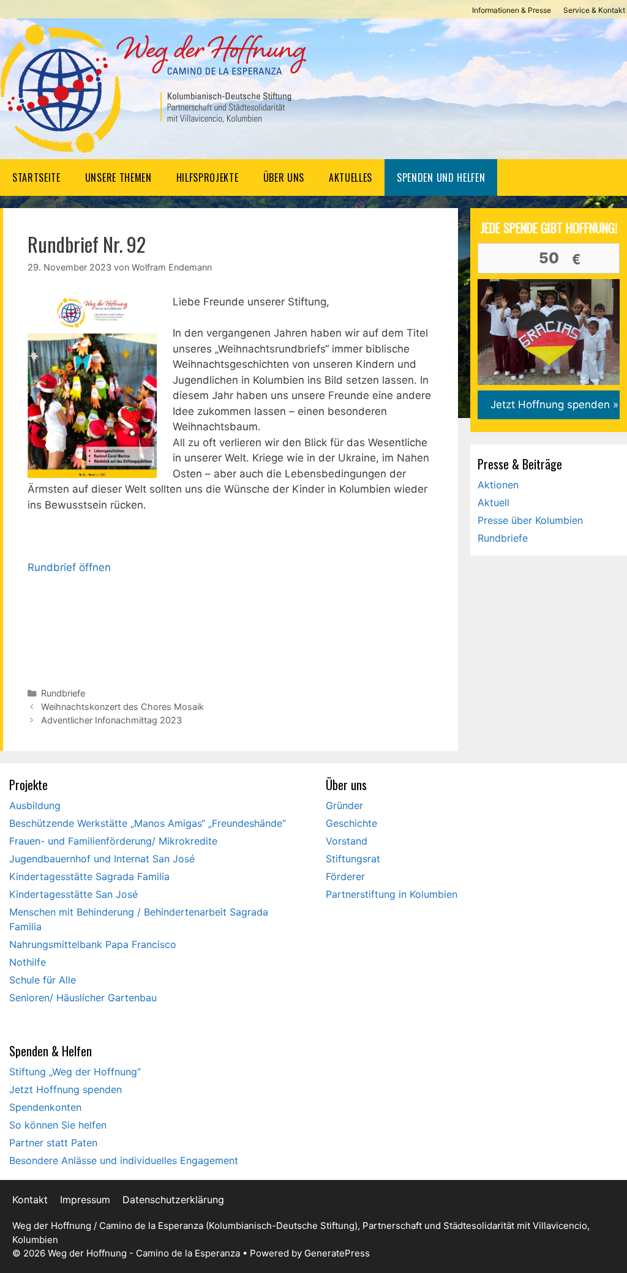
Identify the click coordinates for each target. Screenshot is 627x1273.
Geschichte (351, 823)
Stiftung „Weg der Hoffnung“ (75, 1072)
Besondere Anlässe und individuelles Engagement (123, 1160)
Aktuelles (350, 177)
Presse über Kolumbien (530, 520)
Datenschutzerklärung (173, 1199)
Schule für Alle (42, 980)
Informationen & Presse (511, 10)
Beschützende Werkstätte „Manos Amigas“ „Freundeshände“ (147, 823)
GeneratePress (337, 1253)
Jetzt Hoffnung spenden (65, 1089)
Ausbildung (35, 805)
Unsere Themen (118, 177)
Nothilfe (27, 962)
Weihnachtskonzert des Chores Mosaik (122, 706)
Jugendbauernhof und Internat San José (102, 859)
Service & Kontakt (594, 10)
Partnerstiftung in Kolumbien (391, 894)
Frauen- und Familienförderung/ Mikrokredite (113, 841)
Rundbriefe (63, 693)
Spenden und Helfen (441, 177)
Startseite (36, 177)
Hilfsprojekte (207, 177)
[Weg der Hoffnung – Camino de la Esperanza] (153, 88)
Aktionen (498, 485)
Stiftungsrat (353, 859)
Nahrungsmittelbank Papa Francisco (92, 944)
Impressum (85, 1199)
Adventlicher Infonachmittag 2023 (111, 720)
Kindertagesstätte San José (73, 894)
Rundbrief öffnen (69, 567)
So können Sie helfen (58, 1125)
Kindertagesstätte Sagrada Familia (89, 876)
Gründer (344, 805)
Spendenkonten (45, 1107)
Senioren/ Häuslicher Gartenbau (83, 997)
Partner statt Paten (53, 1143)
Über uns (283, 177)
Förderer (345, 876)
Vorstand (346, 841)
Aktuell (493, 502)
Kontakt (30, 1199)
